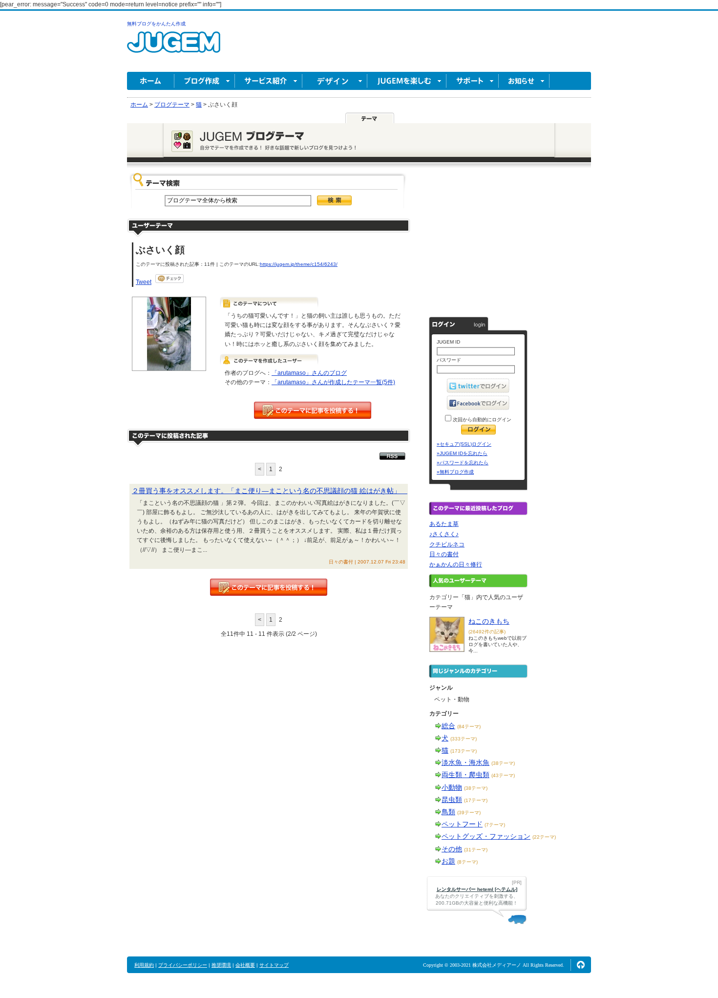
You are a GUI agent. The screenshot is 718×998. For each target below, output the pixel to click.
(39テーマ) (469, 812)
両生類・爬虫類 (465, 775)
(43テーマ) (503, 775)
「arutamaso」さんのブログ (309, 372)
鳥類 (448, 812)
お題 (448, 861)
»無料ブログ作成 (455, 472)
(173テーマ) (463, 751)
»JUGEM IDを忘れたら (462, 453)
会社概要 (245, 965)
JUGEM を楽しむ (406, 81)
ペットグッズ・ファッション (486, 836)
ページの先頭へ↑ (580, 964)
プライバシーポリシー (182, 965)
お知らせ (524, 81)
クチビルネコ (447, 544)
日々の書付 (444, 554)
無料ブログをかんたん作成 (156, 23)
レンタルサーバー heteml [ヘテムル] (477, 889)
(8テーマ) (467, 862)
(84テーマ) (469, 726)
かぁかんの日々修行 (455, 564)
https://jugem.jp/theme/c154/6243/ (299, 264)
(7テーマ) (495, 824)
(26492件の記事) (487, 631)
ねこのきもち (488, 621)
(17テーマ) (475, 800)
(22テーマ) (544, 837)
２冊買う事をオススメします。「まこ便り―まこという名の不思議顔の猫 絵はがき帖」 (269, 491)
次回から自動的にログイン (481, 419)
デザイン (334, 81)
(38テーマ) (503, 763)
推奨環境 (221, 965)
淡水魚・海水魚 (465, 762)
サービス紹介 (268, 81)
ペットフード (462, 824)
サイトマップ (274, 965)
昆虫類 (452, 799)
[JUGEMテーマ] (369, 117)
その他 (452, 849)
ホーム (150, 81)
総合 (448, 726)
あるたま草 (444, 524)
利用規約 (144, 965)
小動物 (452, 787)
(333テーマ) (463, 738)
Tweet (143, 282)
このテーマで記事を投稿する (312, 410)
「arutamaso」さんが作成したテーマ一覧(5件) (333, 382)
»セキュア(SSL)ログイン (464, 444)
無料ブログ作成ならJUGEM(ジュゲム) (173, 48)
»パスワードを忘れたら (462, 462)
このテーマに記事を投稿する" (268, 587)
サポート (472, 81)
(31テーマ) (475, 849)
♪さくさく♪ (444, 534)
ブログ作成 (204, 81)
